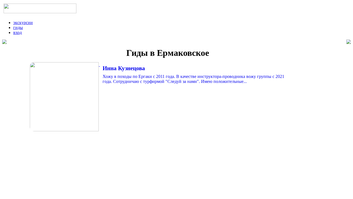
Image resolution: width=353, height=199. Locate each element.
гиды (18, 27)
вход (17, 32)
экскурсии (23, 22)
